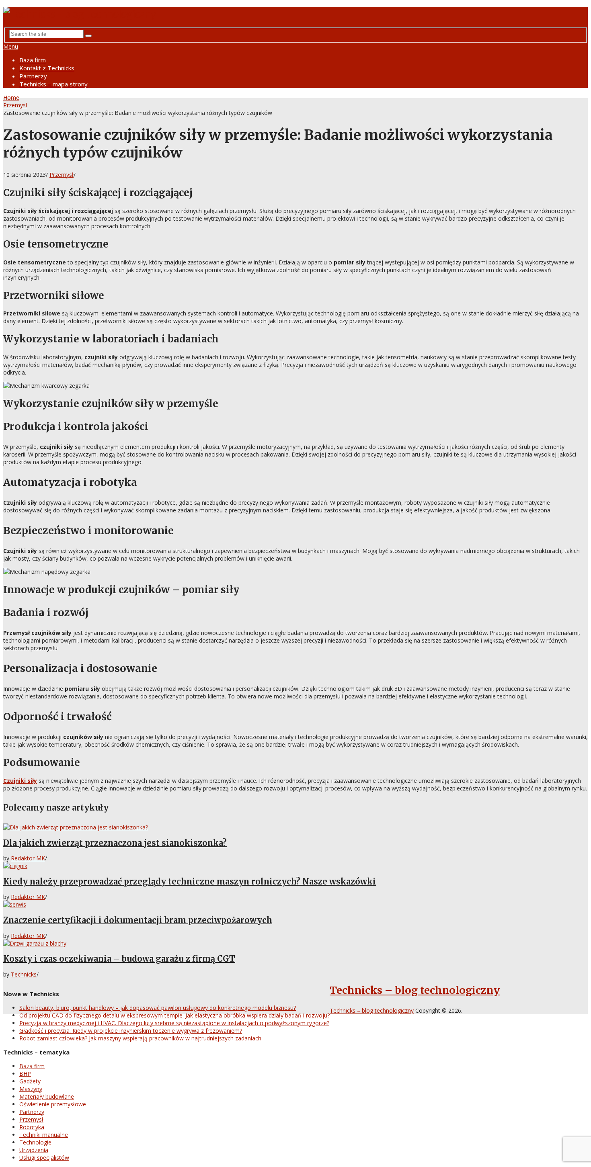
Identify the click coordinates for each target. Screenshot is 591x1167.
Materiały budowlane (46, 1096)
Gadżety (30, 1081)
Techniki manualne (43, 1134)
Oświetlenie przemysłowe (52, 1104)
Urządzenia (33, 1150)
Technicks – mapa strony (53, 84)
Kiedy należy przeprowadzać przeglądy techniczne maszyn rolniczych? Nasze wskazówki (189, 881)
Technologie (35, 1142)
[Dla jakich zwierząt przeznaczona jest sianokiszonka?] (295, 827)
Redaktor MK (28, 858)
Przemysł (15, 105)
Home (11, 97)
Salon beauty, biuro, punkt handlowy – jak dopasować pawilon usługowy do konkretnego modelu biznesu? (157, 1007)
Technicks (24, 974)
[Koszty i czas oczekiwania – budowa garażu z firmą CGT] (295, 943)
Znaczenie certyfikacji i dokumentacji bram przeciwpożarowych (137, 920)
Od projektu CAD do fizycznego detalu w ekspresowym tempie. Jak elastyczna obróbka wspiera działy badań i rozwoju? (174, 1015)
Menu (10, 46)
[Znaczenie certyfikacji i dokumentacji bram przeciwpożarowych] (295, 904)
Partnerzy (33, 76)
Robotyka (31, 1127)
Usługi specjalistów (44, 1157)
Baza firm (32, 60)
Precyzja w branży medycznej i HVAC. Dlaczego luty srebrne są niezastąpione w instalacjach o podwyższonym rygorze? (174, 1023)
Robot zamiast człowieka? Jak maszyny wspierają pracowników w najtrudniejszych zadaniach (140, 1038)
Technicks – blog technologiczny (415, 990)
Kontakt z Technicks (46, 68)
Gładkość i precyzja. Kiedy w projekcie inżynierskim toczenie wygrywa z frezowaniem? (130, 1030)
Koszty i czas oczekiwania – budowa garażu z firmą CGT (119, 959)
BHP (25, 1073)
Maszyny (30, 1089)
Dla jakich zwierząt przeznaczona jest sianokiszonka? (115, 843)
